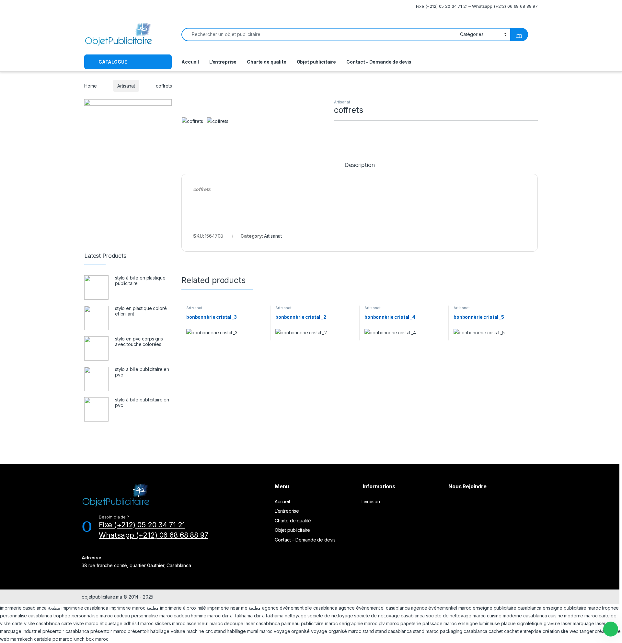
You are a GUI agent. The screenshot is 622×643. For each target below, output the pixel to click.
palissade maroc (439, 623)
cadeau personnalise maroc (143, 615)
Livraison (371, 501)
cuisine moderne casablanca (517, 615)
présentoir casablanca (65, 631)
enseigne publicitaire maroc (572, 608)
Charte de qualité (266, 62)
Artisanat (126, 86)
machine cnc (200, 631)
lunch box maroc (91, 639)
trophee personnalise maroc (83, 615)
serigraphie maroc (358, 623)
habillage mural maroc (249, 631)
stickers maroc (170, 623)
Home (90, 86)
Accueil (190, 62)
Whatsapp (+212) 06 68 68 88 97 (153, 535)
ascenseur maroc (205, 623)
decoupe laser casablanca (252, 623)
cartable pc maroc (53, 639)
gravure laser (557, 623)
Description (359, 165)
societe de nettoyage (330, 615)
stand (220, 631)
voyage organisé (292, 631)
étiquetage (111, 623)
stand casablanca (393, 631)
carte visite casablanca (36, 623)
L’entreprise (222, 62)
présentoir (138, 631)
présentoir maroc (108, 631)
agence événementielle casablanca (299, 608)
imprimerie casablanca (23, 608)
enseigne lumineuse (479, 623)
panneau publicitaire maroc (309, 623)
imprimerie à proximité (183, 608)
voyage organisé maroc (336, 631)
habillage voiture (167, 631)
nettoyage (295, 615)
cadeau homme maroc (197, 615)
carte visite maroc (79, 623)
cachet (496, 631)
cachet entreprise (522, 631)
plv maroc (389, 623)
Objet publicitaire (316, 62)
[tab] (359, 168)
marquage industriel (21, 631)
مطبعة (54, 608)
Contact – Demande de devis (378, 62)
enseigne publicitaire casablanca (507, 608)
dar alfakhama (268, 615)
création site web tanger (568, 631)
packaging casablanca (463, 631)
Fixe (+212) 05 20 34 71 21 (142, 524)
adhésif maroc (139, 623)
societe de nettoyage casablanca (389, 615)
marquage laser (589, 623)
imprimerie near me (227, 608)
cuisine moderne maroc (572, 615)
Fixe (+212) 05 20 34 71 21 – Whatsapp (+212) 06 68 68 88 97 (477, 6)
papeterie (410, 623)
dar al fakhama (237, 615)
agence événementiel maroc (441, 608)
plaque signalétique (521, 623)
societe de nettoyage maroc (456, 615)
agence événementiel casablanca (374, 608)
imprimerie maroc (127, 608)
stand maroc (426, 631)
